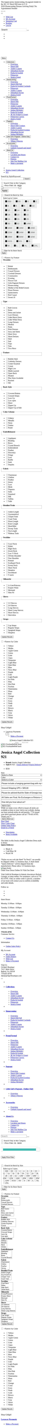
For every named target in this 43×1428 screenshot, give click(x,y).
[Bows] (6, 1256)
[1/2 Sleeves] (8, 1305)
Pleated (11, 376)
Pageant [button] (9, 1066)
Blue (10, 667)
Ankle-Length (13, 512)
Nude (10, 703)
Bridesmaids (12, 269)
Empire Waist (13, 588)
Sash (10, 462)
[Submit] (28, 30)
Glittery (11, 418)
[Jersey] (5, 1268)
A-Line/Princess (14, 585)
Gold (10, 706)
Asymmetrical (13, 514)
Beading (11, 441)
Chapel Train (13, 517)
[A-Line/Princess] (7, 1294)
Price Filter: (9, 185)
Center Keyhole (14, 364)
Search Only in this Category (15, 183)
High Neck (12, 549)
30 (9, 223)
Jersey (10, 482)
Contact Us (10, 938)
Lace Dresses (13, 315)
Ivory (10, 701)
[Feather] (5, 1266)
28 (27, 219)
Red (9, 694)
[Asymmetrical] (6, 1275)
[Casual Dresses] (10, 1202)
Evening (11, 278)
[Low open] (7, 1236)
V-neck (11, 575)
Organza (11, 489)
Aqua (10, 658)
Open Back (12, 373)
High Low (12, 369)
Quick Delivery (35, 765)
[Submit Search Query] (28, 1136)
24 (9, 219)
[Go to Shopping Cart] (2, 11)
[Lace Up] (7, 1234)
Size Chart (5, 821)
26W (32, 232)
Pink (10, 682)
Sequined (11, 494)
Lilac (10, 675)
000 (9, 201)
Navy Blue (12, 670)
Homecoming (13, 285)
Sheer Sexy (12, 334)
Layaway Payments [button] (13, 732)
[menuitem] (24, 17)
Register (9, 23)
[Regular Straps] (7, 1317)
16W (10, 228)
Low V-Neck (13, 553)
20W (32, 228)
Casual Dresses (14, 271)
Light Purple (13, 677)
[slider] (38, 1149)
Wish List (9, 17)
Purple (10, 672)
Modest (11, 325)
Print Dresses (13, 329)
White (10, 718)
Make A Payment (12, 961)
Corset (10, 366)
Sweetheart (12, 573)
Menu (4, 58)
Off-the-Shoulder (14, 556)
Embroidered (13, 448)
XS (20, 241)
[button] (10, 62)
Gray (10, 713)
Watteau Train (13, 533)
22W (10, 232)
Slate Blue (12, 665)
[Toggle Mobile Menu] (2, 978)
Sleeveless (12, 615)
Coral (10, 698)
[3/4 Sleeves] (8, 1307)
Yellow (11, 646)
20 (18, 214)
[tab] (24, 734)
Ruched (11, 380)
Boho (10, 310)
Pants (10, 327)
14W (28, 223)
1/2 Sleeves (12, 603)
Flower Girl (12, 281)
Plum (10, 691)
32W (32, 237)
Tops (10, 344)
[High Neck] (7, 1288)
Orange (11, 696)
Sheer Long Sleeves (15, 610)
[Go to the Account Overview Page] (2, 13)
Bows (10, 443)
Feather (11, 450)
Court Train (12, 519)
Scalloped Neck (14, 563)
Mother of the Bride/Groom (18, 288)
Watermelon (12, 689)
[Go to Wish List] (4, 11)
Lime (10, 655)
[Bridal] (10, 1198)
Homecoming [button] (11, 1011)
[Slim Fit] (7, 1300)
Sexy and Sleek (14, 332)
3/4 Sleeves (12, 605)
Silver (10, 715)
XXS (10, 241)
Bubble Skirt (13, 359)
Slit (9, 383)
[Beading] (6, 1254)
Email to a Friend (7, 828)
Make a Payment (17, 736)
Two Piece (12, 348)
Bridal (10, 266)
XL (25, 245)
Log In (8, 25)
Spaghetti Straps (14, 630)
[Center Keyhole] (8, 1224)
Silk (9, 496)
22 (27, 214)
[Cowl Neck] (7, 1283)
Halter (10, 546)
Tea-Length (12, 531)
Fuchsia (11, 687)
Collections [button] (10, 987)
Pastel (10, 428)
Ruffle (10, 460)
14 (18, 210)
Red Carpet (12, 295)
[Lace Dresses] (7, 1215)
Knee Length (13, 524)
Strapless (11, 570)
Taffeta (10, 499)
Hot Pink (11, 684)
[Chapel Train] (6, 1277)
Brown (10, 708)
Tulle (10, 501)
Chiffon (11, 477)
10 (33, 206)
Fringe (10, 455)
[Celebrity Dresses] (8, 1222)
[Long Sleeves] (8, 1309)
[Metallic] (4, 1243)
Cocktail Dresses (14, 273)
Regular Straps (13, 628)
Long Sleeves (13, 608)
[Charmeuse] (5, 1262)
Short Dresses (13, 336)
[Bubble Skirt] (8, 1220)
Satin (10, 492)
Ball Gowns (12, 308)
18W (21, 228)
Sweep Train (13, 529)
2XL (36, 245)
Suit (9, 341)
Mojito (10, 648)
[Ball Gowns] (7, 1209)
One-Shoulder (13, 558)
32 (18, 223)
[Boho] (7, 1211)
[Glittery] (4, 1241)
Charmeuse (12, 475)
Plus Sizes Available (15, 378)
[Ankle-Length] (6, 1273)
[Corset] (8, 1226)
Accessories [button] (10, 1102)
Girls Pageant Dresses (16, 283)
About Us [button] (9, 1116)
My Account (10, 19)
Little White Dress (15, 320)
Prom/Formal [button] (11, 1036)
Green (10, 653)
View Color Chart (7, 823)
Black (10, 710)
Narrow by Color (11, 642)
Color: (3, 777)
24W (21, 232)
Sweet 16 (11, 297)
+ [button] (7, 734)
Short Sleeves (13, 613)
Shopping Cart (11, 21)
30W (21, 237)
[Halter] (7, 1285)
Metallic (11, 421)
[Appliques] (6, 1252)
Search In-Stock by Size (14, 195)
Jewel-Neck (12, 551)
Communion (13, 276)
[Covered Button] (7, 1230)
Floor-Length (13, 521)
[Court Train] (6, 1279)
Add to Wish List (7, 819)
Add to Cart (6, 806)
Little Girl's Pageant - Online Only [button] (19, 1089)
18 (9, 214)
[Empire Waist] (7, 1296)
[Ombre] (4, 1247)
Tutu (10, 346)
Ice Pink (11, 679)
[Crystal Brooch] (6, 1258)
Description (10, 832)
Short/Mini (12, 526)
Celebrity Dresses (14, 361)
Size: (3, 773)
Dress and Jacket (14, 313)
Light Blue (12, 663)
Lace (10, 457)
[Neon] (4, 1245)
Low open (12, 401)
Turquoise (12, 660)
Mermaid (11, 590)
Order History (11, 957)
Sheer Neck (12, 568)
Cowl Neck (12, 544)
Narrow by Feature (12, 258)
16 (27, 210)
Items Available (11, 834)
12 (9, 210)
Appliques (12, 438)
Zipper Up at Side (15, 408)
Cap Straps (12, 625)
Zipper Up (12, 405)
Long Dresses (13, 322)
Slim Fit (11, 593)
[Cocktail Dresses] (10, 1204)
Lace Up (11, 398)
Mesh (10, 487)
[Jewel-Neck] (7, 1290)
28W (10, 237)
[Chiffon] (5, 1264)
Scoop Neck (12, 565)
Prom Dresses (13, 290)
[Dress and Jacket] (7, 1213)
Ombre (10, 425)
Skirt (10, 339)
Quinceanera (13, 293)
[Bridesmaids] (10, 1200)
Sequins (11, 465)
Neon (10, 423)
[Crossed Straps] (7, 1232)
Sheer (10, 403)
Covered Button (14, 393)
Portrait (11, 561)
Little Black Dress (15, 317)
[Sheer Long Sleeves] (8, 1311)
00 (19, 201)
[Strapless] (7, 1321)
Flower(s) (11, 453)
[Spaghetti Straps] (7, 1319)
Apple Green (13, 651)
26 (18, 219)
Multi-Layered (13, 371)
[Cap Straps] (7, 1315)
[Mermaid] (7, 1298)
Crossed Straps (13, 396)
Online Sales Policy (8, 826)
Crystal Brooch (14, 445)
